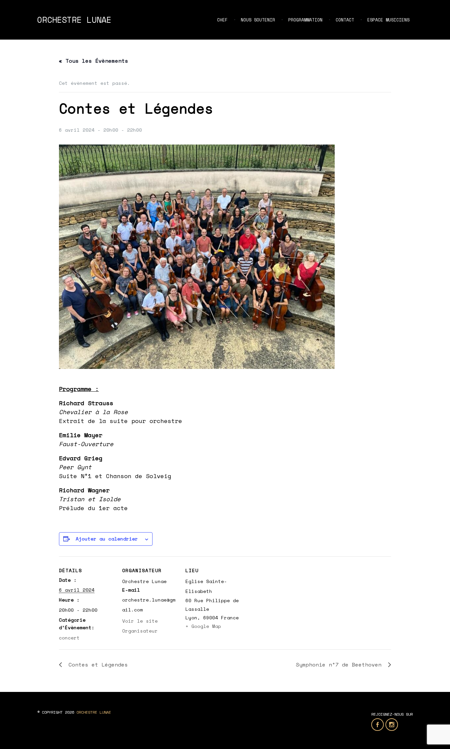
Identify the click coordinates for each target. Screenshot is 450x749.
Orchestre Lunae (74, 20)
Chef (222, 19)
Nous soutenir (258, 19)
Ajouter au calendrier (107, 538)
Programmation (305, 19)
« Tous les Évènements (93, 61)
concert (69, 637)
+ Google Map (203, 626)
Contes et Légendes (96, 664)
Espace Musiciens (388, 19)
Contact (345, 19)
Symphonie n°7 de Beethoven (340, 664)
